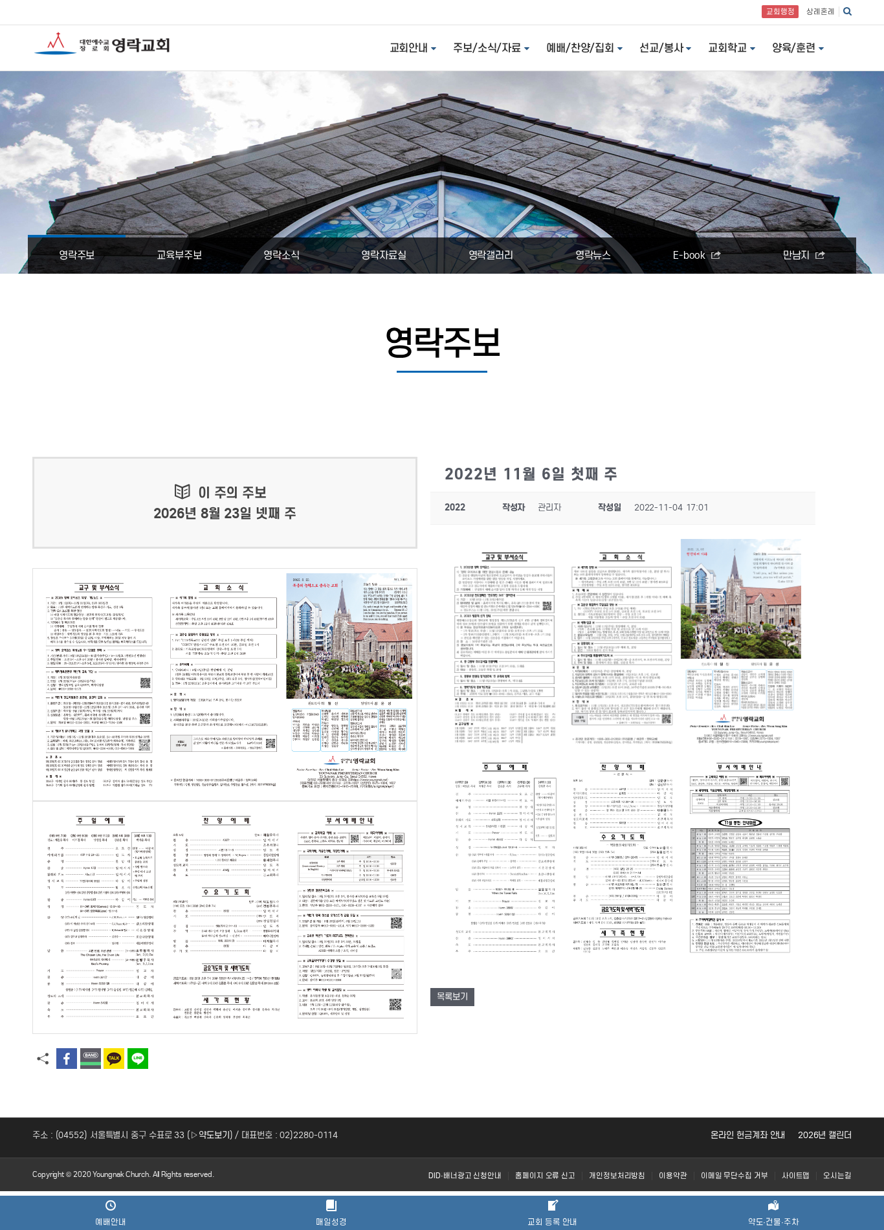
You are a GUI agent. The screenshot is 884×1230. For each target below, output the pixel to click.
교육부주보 (179, 255)
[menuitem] (465, 1176)
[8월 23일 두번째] (224, 917)
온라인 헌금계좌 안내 (748, 1135)
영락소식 (281, 255)
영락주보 (77, 255)
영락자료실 (383, 255)
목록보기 (452, 996)
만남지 (798, 255)
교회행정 (780, 11)
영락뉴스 (593, 255)
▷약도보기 (210, 1135)
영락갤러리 (491, 255)
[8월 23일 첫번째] (224, 684)
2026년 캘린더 (825, 1135)
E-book (690, 255)
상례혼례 (820, 11)
